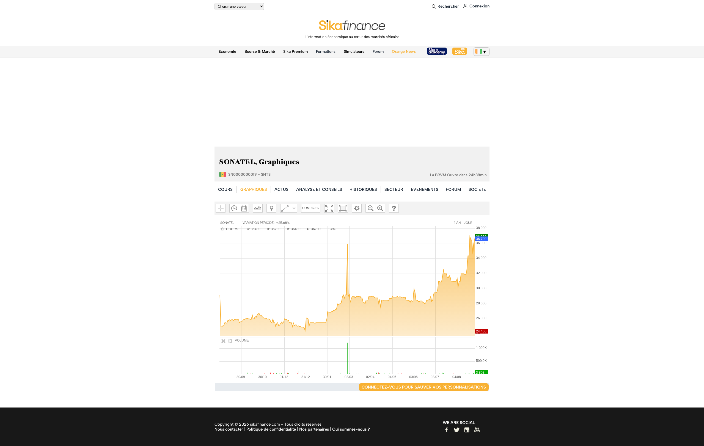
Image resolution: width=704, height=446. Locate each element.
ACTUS (281, 189)
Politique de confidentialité (271, 429)
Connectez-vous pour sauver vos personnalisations (424, 387)
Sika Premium (295, 51)
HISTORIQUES (363, 189)
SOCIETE (477, 189)
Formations (326, 51)
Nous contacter (229, 429)
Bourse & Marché (259, 51)
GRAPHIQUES (253, 189)
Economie (227, 51)
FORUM (453, 189)
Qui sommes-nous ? (351, 429)
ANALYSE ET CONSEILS (319, 189)
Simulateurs (354, 51)
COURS (225, 189)
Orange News (404, 51)
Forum (378, 51)
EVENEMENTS (424, 189)
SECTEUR (393, 189)
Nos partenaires (314, 429)
